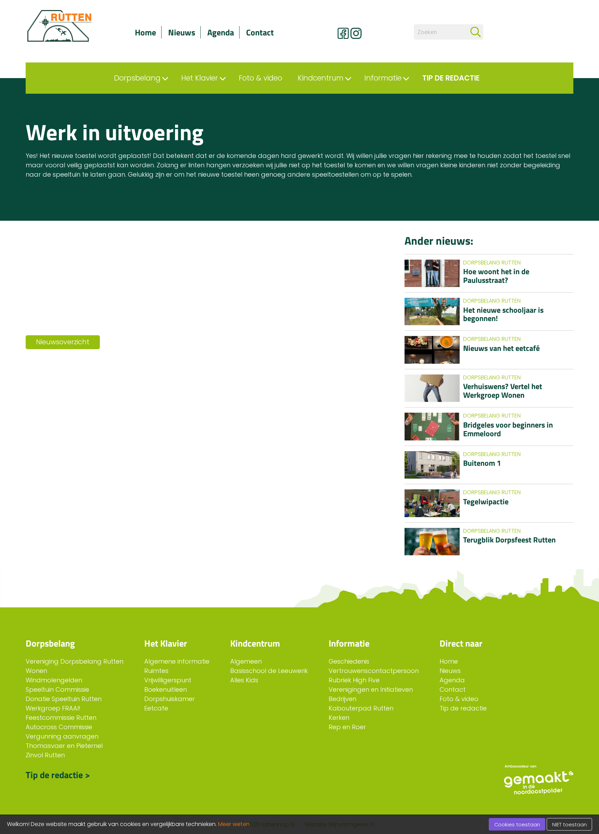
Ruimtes (156, 670)
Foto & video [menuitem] (260, 78)
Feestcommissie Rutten (61, 717)
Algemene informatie (176, 661)
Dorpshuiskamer (169, 698)
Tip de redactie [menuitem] (451, 78)
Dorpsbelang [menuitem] (137, 78)
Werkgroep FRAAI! (53, 708)
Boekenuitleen (165, 689)
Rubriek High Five (354, 680)
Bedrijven (342, 698)
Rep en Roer (347, 727)
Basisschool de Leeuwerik (269, 670)
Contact (260, 32)
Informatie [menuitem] (382, 78)
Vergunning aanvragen (62, 736)
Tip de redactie (463, 708)
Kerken (339, 717)
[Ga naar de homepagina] (67, 26)
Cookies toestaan (517, 824)
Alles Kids (244, 680)
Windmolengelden (54, 680)
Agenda (220, 32)
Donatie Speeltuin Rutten (64, 698)
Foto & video (459, 698)
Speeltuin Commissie (57, 689)
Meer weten (234, 824)
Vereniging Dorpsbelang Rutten (74, 661)
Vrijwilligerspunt (167, 680)
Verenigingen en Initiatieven (371, 689)
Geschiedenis (349, 661)
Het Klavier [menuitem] (199, 78)
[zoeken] (475, 32)
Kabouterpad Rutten (361, 708)
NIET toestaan (569, 824)
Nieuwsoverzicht (62, 342)
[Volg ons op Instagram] (356, 33)
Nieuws (181, 32)
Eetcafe (156, 708)
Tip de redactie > (58, 775)
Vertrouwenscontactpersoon (374, 670)
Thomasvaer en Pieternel (64, 745)
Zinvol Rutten (45, 755)
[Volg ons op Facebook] (343, 33)
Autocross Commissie (59, 727)
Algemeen (246, 661)
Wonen (36, 670)
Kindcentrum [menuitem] (321, 78)
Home (145, 32)
